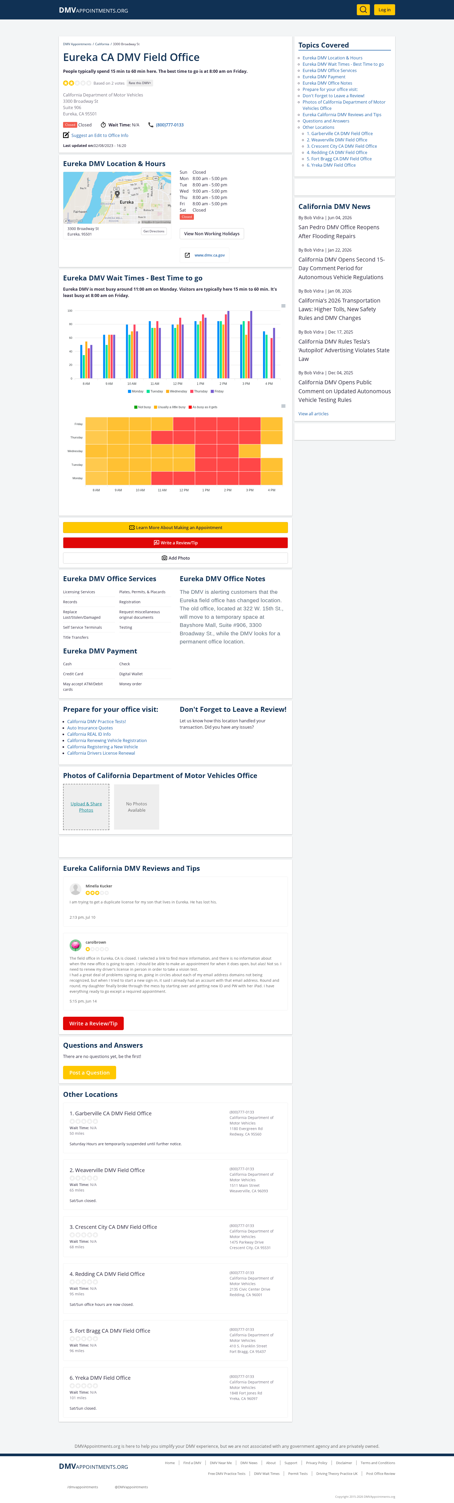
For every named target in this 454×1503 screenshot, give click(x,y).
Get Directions (153, 231)
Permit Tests (298, 1473)
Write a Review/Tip (179, 543)
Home (170, 1462)
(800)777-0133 (170, 125)
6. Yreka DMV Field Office (331, 165)
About (271, 1462)
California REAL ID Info (89, 734)
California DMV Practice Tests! (96, 721)
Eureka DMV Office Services (330, 70)
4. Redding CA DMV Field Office (337, 152)
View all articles (313, 414)
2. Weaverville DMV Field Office (337, 140)
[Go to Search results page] (363, 9)
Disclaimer (344, 1462)
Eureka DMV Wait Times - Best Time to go (343, 64)
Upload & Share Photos (86, 807)
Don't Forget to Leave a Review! (333, 96)
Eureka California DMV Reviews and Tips (342, 114)
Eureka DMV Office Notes (327, 83)
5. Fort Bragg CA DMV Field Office (339, 159)
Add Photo (179, 558)
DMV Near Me (221, 1462)
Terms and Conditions (378, 1462)
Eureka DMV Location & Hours (333, 58)
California (102, 44)
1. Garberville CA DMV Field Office (340, 133)
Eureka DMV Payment (324, 77)
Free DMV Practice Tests (226, 1473)
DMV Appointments (77, 44)
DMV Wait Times (267, 1473)
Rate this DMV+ (140, 83)
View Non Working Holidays (212, 234)
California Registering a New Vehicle (102, 747)
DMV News (248, 1462)
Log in (385, 10)
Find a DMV (192, 1462)
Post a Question (89, 1072)
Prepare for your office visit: (330, 89)
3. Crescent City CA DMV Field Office (342, 146)
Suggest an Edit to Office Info (99, 135)
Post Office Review (380, 1473)
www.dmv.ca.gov (210, 255)
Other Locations (318, 127)
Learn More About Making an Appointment (179, 527)
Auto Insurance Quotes (90, 728)
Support (291, 1462)
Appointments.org (93, 10)
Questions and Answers (326, 121)
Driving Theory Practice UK (337, 1473)
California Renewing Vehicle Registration (107, 740)
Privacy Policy (316, 1462)
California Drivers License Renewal (101, 753)
